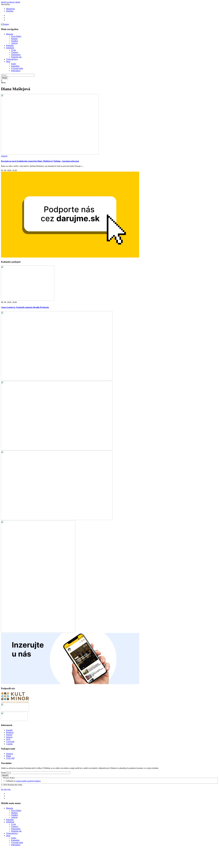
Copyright (10, 741)
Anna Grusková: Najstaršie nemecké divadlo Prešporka (25, 307)
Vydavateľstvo (12, 59)
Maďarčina (10, 9)
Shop (8, 61)
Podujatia (10, 45)
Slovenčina (5, 4)
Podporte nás (16, 57)
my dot (4, 789)
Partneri (9, 735)
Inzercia (9, 737)
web (9, 789)
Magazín (9, 34)
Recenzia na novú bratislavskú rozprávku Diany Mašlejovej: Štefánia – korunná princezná (40, 161)
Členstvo (14, 52)
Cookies (9, 744)
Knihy (13, 64)
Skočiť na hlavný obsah (10, 2)
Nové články (16, 36)
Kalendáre (15, 66)
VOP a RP (10, 758)
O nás (13, 50)
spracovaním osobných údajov (28, 781)
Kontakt (9, 730)
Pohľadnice (15, 71)
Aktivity (14, 43)
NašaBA (14, 41)
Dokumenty (16, 55)
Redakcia (10, 732)
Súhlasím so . (23, 781)
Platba (8, 756)
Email (3, 772)
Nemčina (9, 11)
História (14, 38)
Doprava (9, 754)
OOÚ (8, 739)
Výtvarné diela (17, 68)
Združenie (10, 48)
